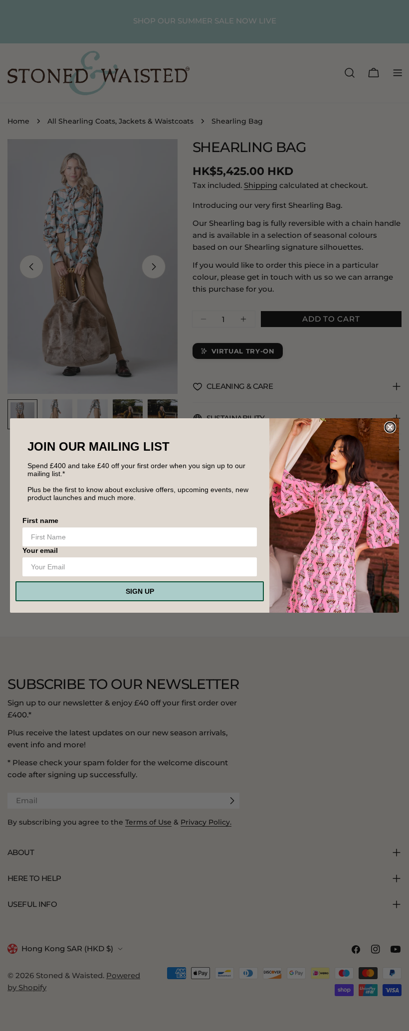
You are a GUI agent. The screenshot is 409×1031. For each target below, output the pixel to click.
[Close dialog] (390, 427)
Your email (40, 550)
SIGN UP (140, 591)
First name (40, 520)
